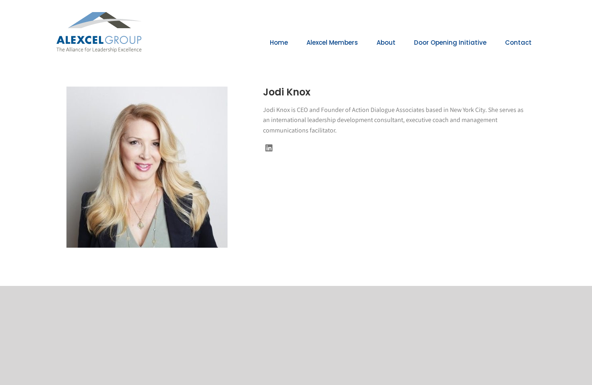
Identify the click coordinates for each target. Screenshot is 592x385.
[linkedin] (269, 148)
